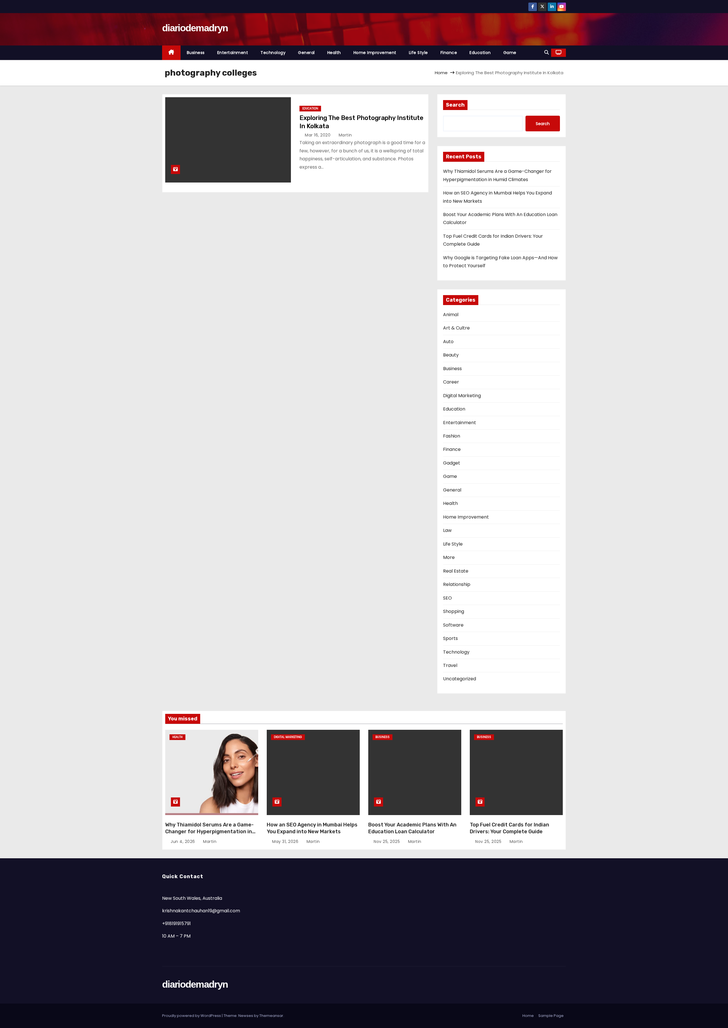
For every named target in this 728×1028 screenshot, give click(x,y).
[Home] (171, 52)
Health (334, 52)
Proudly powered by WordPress (192, 1015)
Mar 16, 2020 (318, 135)
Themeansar (271, 1015)
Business (196, 52)
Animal (450, 314)
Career (451, 382)
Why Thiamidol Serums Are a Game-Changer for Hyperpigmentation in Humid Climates (209, 832)
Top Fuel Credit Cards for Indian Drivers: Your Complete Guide (509, 828)
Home (441, 73)
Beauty (451, 355)
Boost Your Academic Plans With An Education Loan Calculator (412, 828)
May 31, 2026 (286, 841)
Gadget (451, 463)
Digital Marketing (462, 395)
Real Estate (455, 571)
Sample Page (551, 1015)
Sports (450, 638)
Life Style (418, 52)
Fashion (451, 436)
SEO (447, 598)
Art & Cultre (456, 328)
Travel (450, 665)
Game (509, 52)
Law (447, 530)
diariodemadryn (195, 27)
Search (455, 105)
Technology (273, 52)
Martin (344, 135)
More (449, 557)
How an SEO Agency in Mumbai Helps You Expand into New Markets (312, 828)
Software (453, 625)
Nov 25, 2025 (387, 841)
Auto (448, 341)
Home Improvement (374, 52)
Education (480, 52)
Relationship (456, 584)
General (306, 52)
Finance (448, 52)
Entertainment (232, 52)
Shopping (453, 611)
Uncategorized (459, 678)
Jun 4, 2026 (183, 841)
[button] (546, 52)
